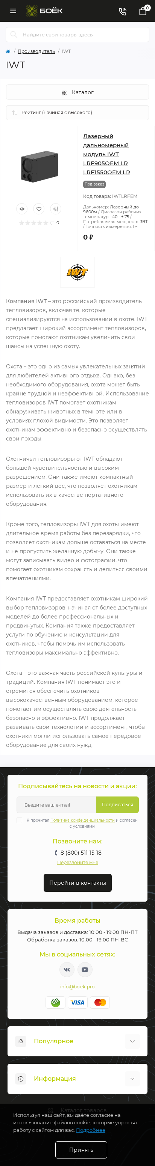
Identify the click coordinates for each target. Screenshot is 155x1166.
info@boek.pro (77, 987)
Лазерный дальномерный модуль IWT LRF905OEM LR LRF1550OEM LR (106, 154)
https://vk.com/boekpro (66, 969)
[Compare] (55, 208)
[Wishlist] (38, 208)
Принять (81, 1149)
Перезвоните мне (77, 862)
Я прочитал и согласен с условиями (82, 823)
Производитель (36, 51)
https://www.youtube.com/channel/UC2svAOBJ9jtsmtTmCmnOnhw (85, 969)
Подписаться (117, 804)
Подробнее (90, 1130)
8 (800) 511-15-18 (81, 852)
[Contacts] (122, 11)
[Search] (14, 34)
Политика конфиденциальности (82, 820)
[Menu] (13, 10)
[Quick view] (21, 208)
